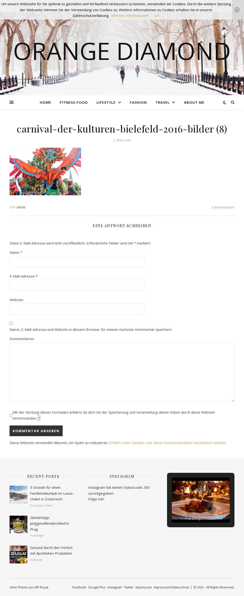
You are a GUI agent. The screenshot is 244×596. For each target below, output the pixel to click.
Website (16, 299)
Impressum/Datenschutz (171, 587)
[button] (189, 509)
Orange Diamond (122, 51)
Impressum (144, 587)
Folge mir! (96, 499)
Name (16, 252)
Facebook (79, 587)
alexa (21, 207)
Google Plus (97, 587)
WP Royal (41, 587)
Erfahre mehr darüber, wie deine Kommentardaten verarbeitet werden (167, 442)
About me (194, 102)
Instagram (114, 587)
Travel (162, 102)
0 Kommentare (223, 207)
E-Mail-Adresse (24, 276)
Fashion (138, 102)
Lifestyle (106, 102)
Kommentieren (22, 338)
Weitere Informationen (130, 15)
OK (157, 15)
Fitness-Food (74, 102)
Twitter (129, 587)
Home (45, 102)
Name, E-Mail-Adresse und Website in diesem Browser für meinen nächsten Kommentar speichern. (91, 329)
